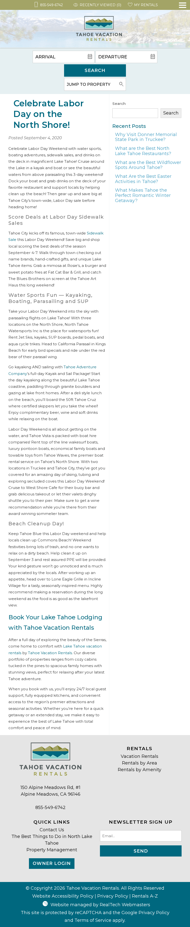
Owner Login (52, 863)
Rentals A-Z (145, 896)
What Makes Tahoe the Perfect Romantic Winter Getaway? (143, 195)
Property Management (51, 850)
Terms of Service (92, 920)
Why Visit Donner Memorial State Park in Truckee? (146, 137)
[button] (182, 25)
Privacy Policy (112, 896)
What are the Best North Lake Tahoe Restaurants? (143, 151)
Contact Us (52, 830)
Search (95, 70)
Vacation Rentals (139, 756)
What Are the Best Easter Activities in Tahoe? (143, 179)
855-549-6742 (50, 807)
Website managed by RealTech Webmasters (100, 904)
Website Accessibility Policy (63, 896)
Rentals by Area (139, 763)
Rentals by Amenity (139, 769)
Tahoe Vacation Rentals (50, 652)
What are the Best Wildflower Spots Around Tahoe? (148, 165)
